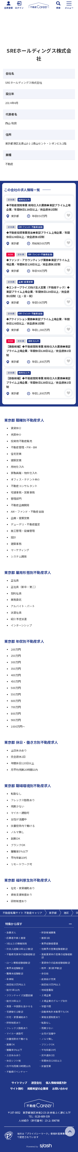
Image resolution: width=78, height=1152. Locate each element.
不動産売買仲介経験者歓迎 (20, 954)
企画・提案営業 (20, 518)
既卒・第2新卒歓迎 (51, 968)
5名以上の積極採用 (16, 943)
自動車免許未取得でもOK (55, 1011)
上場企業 (46, 995)
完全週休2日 (18, 757)
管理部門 (16, 499)
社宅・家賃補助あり (23, 888)
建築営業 (16, 460)
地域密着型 (47, 989)
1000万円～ (18, 726)
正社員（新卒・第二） (24, 587)
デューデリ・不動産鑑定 (25, 524)
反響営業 (46, 1066)
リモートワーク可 (21, 864)
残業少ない (17, 806)
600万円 (16, 701)
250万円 (16, 656)
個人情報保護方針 (56, 1082)
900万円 (16, 720)
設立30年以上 (13, 1000)
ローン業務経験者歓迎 (18, 962)
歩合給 (45, 973)
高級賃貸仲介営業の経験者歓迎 (56, 956)
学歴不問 (46, 1006)
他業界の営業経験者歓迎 (54, 948)
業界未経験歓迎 (14, 968)
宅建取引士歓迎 (14, 1011)
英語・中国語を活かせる (19, 1006)
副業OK (15, 838)
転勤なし (16, 794)
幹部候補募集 (48, 932)
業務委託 (16, 600)
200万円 (16, 649)
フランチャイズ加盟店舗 (19, 995)
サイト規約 (16, 1088)
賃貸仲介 (16, 428)
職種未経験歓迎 (14, 973)
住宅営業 (16, 454)
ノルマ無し (17, 832)
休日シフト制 (13, 1060)
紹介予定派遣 (19, 619)
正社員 (15, 580)
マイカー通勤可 (20, 813)
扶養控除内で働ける (23, 826)
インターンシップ (21, 625)
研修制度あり (19, 901)
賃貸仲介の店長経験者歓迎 (55, 962)
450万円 (16, 681)
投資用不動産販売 (21, 441)
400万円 (16, 675)
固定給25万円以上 (16, 984)
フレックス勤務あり (23, 800)
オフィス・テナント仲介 (25, 479)
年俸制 (10, 979)
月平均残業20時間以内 (24, 770)
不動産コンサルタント (24, 486)
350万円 (16, 669)
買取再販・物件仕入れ (24, 473)
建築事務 (16, 544)
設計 (13, 537)
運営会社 (36, 1082)
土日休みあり (19, 750)
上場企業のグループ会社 (54, 1000)
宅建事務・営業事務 (23, 492)
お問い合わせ (60, 1088)
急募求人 (11, 932)
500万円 (16, 688)
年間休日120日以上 (22, 763)
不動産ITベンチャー (17, 1071)
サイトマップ (19, 1082)
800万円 (16, 713)
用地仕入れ (17, 467)
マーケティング (20, 550)
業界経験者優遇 (49, 943)
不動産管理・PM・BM (24, 447)
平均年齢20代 (19, 858)
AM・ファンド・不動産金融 (27, 512)
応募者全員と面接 (16, 937)
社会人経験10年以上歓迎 (19, 948)
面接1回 (45, 937)
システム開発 (19, 556)
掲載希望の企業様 (37, 1088)
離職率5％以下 (19, 851)
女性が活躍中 (19, 819)
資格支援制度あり (21, 895)
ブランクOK (18, 845)
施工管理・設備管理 (23, 531)
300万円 (16, 662)
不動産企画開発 (20, 505)
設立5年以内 (13, 989)
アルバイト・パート (23, 606)
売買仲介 (16, 435)
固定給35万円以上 (51, 984)
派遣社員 (16, 613)
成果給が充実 (48, 979)
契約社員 (16, 593)
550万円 (16, 694)
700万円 (16, 707)
